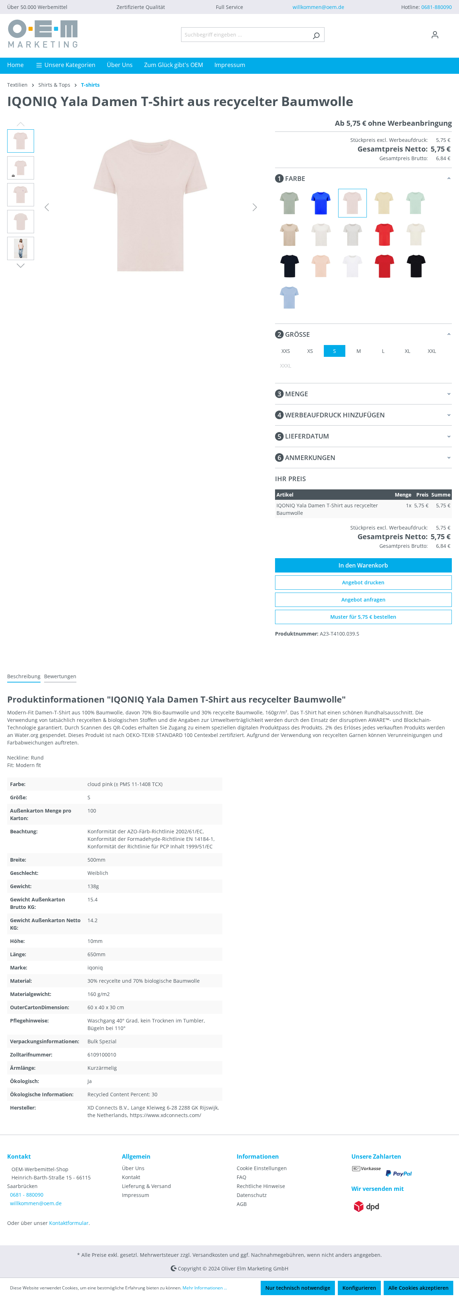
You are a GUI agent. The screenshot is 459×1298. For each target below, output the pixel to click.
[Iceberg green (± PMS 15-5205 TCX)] (289, 203)
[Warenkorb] (447, 32)
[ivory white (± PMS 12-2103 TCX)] (321, 234)
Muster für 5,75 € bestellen (363, 616)
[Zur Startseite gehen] (43, 33)
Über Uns (133, 1168)
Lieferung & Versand (146, 1186)
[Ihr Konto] (435, 35)
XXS (285, 351)
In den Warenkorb (363, 565)
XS (310, 351)
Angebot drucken (363, 582)
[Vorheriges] (46, 207)
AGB (242, 1204)
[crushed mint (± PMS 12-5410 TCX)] (415, 203)
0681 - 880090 (26, 1194)
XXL (432, 351)
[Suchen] (316, 34)
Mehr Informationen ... (205, 1288)
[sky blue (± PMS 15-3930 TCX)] (289, 297)
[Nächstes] (255, 207)
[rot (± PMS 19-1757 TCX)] (384, 266)
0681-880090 (436, 7)
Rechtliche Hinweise (261, 1186)
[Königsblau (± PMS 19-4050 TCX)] (321, 203)
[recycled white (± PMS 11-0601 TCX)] (352, 266)
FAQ (241, 1177)
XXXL (285, 365)
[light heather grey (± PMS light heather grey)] (352, 234)
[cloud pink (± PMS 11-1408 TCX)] (352, 203)
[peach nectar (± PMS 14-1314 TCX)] (321, 266)
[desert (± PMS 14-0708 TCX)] (289, 234)
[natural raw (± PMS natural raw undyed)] (415, 234)
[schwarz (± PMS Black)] (415, 266)
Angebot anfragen (363, 599)
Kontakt (131, 1177)
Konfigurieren (359, 1287)
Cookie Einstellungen (262, 1168)
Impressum (135, 1195)
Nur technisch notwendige (297, 1287)
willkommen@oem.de (318, 7)
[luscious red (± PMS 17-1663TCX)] (384, 234)
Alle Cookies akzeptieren (418, 1287)
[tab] (24, 676)
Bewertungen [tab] (60, 676)
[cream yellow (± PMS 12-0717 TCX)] (384, 203)
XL (407, 351)
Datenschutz (252, 1195)
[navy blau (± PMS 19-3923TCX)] (289, 266)
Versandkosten (210, 1254)
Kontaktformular (69, 1223)
